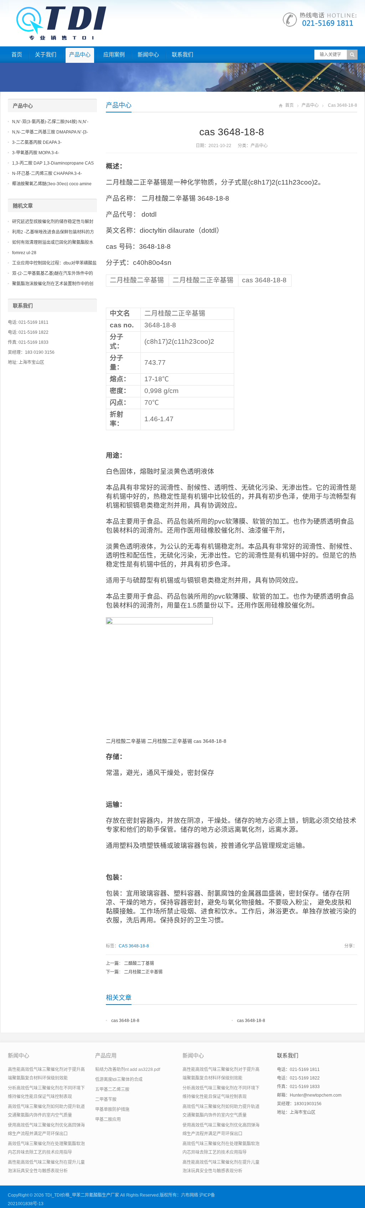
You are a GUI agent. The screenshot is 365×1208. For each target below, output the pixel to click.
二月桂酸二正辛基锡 (143, 972)
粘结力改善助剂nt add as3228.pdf (127, 1069)
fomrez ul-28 (24, 252)
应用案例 (114, 54)
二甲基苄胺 (106, 1099)
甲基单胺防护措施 (112, 1109)
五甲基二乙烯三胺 (112, 1089)
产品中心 (80, 54)
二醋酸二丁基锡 (139, 963)
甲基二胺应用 (108, 1119)
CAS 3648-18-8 (134, 945)
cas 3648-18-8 (125, 1020)
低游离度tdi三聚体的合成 (119, 1079)
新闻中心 (148, 54)
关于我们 (45, 54)
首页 (16, 54)
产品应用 (106, 1055)
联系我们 (182, 54)
